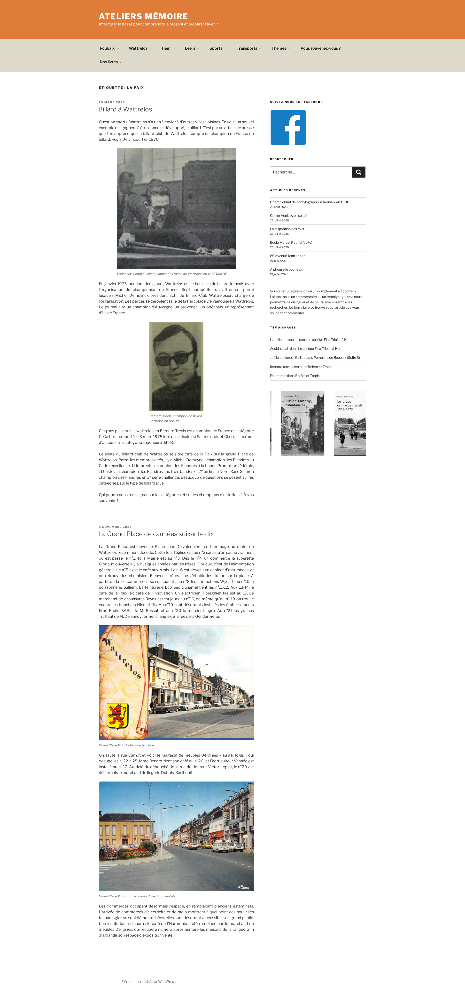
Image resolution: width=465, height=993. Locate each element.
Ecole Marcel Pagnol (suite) (291, 242)
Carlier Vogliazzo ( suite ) (288, 215)
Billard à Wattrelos (125, 109)
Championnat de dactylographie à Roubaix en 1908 (309, 202)
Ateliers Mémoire (143, 16)
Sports (215, 48)
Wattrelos (138, 48)
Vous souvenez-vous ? (321, 48)
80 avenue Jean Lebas (287, 256)
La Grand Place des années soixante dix (156, 534)
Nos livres (109, 62)
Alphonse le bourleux (286, 269)
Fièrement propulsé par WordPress (149, 981)
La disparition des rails (287, 229)
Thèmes (278, 48)
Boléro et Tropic (320, 367)
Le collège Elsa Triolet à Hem (329, 339)
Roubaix (107, 48)
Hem (166, 48)
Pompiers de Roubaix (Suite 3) (337, 357)
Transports (247, 48)
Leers (190, 48)
